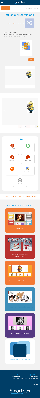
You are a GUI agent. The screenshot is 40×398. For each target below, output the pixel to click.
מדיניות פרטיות (34, 376)
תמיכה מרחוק (16, 376)
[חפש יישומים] (24, 8)
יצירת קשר (35, 384)
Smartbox (24, 378)
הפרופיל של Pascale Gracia (16, 24)
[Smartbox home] (20, 2)
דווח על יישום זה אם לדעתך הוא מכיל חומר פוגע (20, 197)
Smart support (16, 378)
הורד (31, 59)
